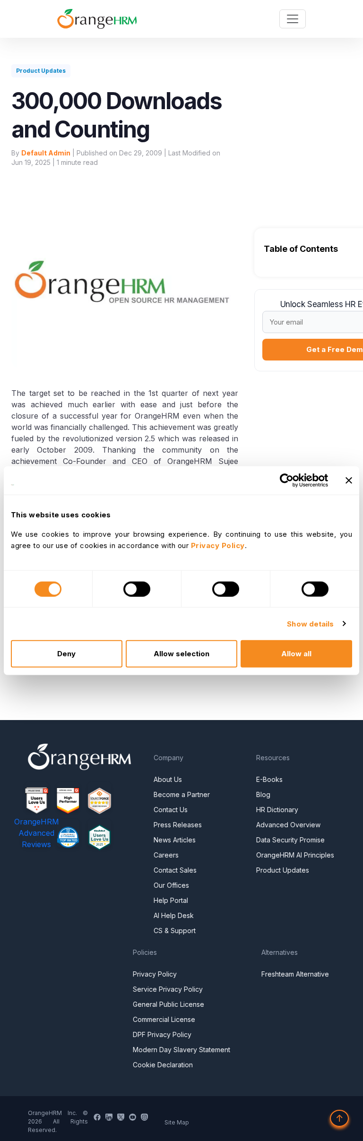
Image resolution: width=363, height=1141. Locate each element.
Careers (166, 855)
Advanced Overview (288, 825)
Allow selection (181, 653)
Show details (310, 623)
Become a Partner (182, 794)
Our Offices (171, 885)
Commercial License (164, 1019)
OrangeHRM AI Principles (295, 855)
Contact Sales (175, 870)
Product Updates (282, 870)
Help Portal (171, 900)
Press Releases (178, 825)
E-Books (269, 779)
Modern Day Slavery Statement (181, 1050)
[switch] (136, 588)
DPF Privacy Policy (162, 1034)
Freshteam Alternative (295, 974)
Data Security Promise (290, 840)
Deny (66, 653)
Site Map (176, 1122)
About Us (168, 779)
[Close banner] (349, 480)
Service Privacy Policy (168, 989)
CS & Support (175, 931)
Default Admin (45, 153)
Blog (263, 794)
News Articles (175, 840)
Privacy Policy (155, 974)
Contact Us (171, 810)
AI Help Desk (174, 915)
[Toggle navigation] (292, 18)
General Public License (168, 1004)
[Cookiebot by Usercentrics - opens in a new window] (286, 480)
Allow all (296, 653)
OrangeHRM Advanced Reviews (36, 833)
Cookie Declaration (163, 1065)
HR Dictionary (277, 810)
